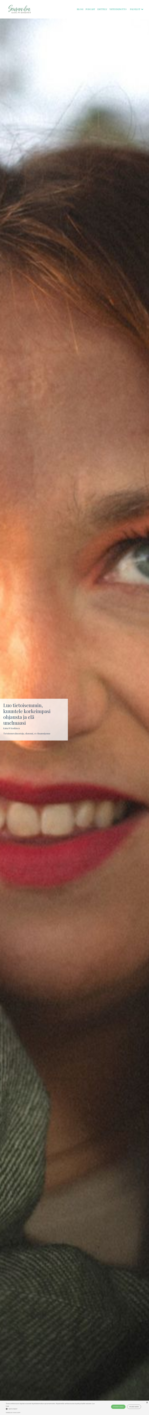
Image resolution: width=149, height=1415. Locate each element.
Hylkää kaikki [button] (134, 1407)
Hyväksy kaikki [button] (118, 1407)
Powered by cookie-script (13, 1412)
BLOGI (80, 9)
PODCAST (90, 9)
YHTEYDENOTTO (118, 9)
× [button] (147, 1402)
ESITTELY (102, 9)
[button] (50, 1409)
